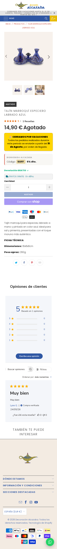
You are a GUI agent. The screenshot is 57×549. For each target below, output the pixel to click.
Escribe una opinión (29, 356)
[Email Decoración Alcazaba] (20, 502)
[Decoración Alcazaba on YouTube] (36, 502)
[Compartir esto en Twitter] (16, 262)
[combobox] (37, 377)
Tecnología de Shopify (40, 522)
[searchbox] (17, 369)
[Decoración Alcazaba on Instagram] (31, 502)
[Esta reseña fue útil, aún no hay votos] (38, 415)
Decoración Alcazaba (26, 519)
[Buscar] (46, 18)
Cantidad (9, 181)
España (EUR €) (13, 511)
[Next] (48, 57)
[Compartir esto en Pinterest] (32, 262)
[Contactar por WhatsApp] (50, 542)
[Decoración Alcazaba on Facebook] (26, 502)
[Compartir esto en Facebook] (24, 262)
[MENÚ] (4, 18)
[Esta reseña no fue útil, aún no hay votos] (44, 415)
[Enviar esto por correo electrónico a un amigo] (40, 262)
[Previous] (6, 56)
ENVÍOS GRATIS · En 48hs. (21, 176)
